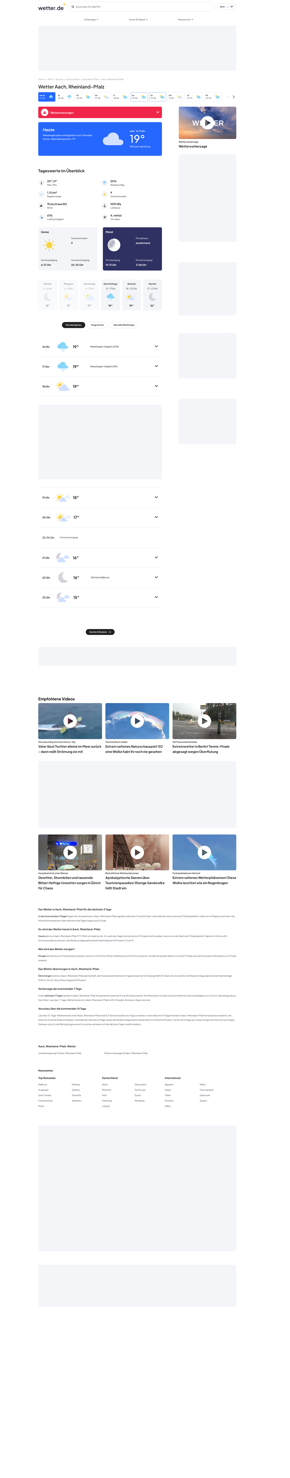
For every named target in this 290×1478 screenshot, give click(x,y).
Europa (59, 79)
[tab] (73, 325)
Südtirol (76, 1090)
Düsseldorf (140, 1084)
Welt (50, 79)
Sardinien (76, 1100)
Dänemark (205, 1095)
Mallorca (42, 1084)
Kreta (41, 1106)
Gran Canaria (44, 1095)
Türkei (168, 1095)
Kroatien (169, 1100)
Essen (138, 1095)
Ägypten (169, 1084)
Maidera (76, 1084)
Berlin (105, 1084)
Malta (202, 1084)
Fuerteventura (45, 1100)
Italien (168, 1106)
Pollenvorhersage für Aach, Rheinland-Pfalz (126, 1053)
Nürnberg (139, 1100)
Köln (104, 1095)
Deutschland (73, 79)
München (106, 1090)
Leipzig (106, 1106)
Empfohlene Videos (56, 698)
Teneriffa (76, 1095)
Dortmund (140, 1090)
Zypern (203, 1100)
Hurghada (43, 1090)
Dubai (168, 1090)
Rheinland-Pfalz (91, 79)
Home (41, 79)
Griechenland (206, 1090)
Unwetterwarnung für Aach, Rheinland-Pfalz (59, 1053)
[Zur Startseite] (51, 6)
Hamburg (107, 1100)
